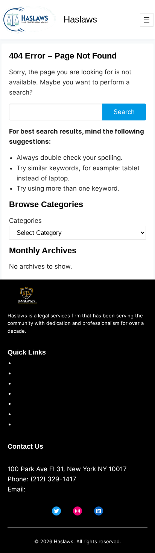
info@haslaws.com (55, 489)
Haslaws (80, 19)
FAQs (22, 414)
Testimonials (34, 403)
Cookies (27, 393)
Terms (24, 383)
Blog (21, 424)
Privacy (26, 373)
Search (124, 112)
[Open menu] (146, 20)
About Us (29, 363)
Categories (25, 220)
